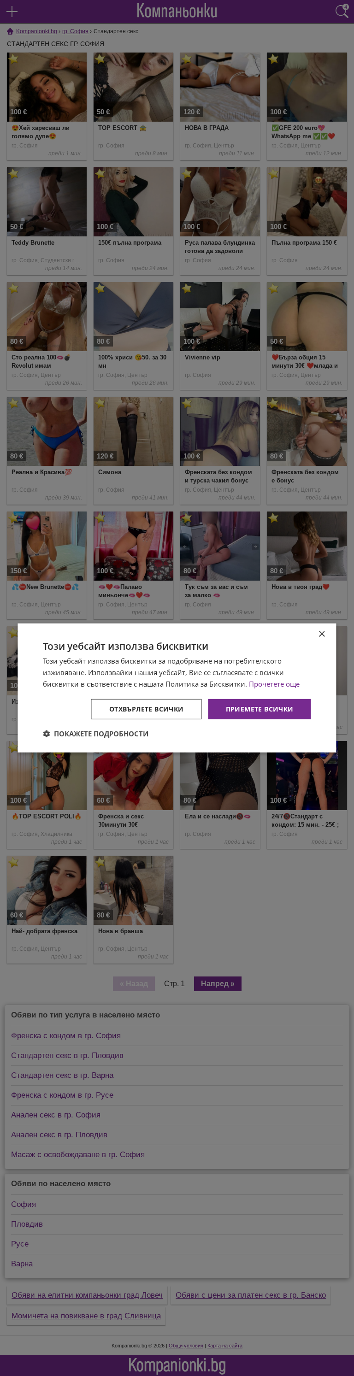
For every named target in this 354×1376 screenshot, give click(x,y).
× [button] (321, 634)
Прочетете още (274, 683)
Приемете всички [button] (260, 708)
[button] (95, 734)
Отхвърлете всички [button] (146, 708)
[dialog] (177, 688)
